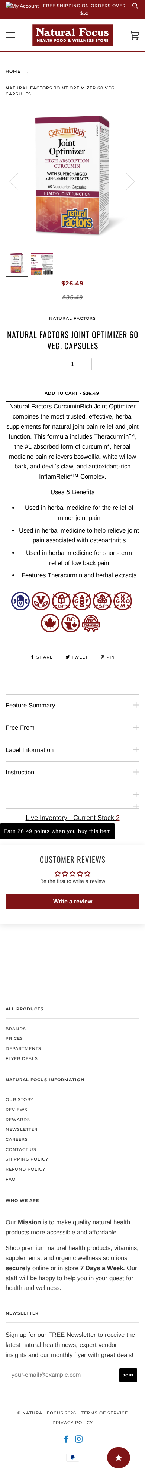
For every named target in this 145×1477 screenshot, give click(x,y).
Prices (14, 1038)
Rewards (18, 1119)
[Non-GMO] (122, 608)
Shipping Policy (27, 1159)
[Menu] (10, 35)
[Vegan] (41, 608)
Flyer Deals (22, 1058)
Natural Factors (72, 318)
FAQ (11, 1179)
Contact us (21, 1149)
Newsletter (22, 1129)
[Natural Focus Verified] (91, 630)
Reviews (17, 1109)
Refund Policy (25, 1169)
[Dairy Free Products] (61, 608)
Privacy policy (72, 1422)
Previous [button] (18, 181)
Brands (16, 1028)
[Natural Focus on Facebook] (66, 1440)
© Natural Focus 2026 (46, 1413)
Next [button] (125, 181)
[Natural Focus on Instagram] (79, 1440)
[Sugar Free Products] (102, 608)
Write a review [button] (72, 901)
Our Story (19, 1099)
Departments (23, 1048)
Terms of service (104, 1413)
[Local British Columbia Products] (70, 630)
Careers (17, 1139)
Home (13, 71)
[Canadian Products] (50, 630)
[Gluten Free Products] (81, 608)
